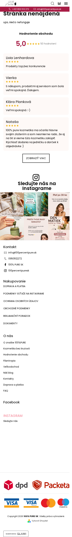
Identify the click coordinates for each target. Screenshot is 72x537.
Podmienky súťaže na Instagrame (23, 293)
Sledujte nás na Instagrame (37, 186)
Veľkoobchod (11, 366)
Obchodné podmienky (16, 308)
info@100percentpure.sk (22, 252)
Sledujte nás (10, 421)
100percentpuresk (18, 270)
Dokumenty (10, 323)
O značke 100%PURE (14, 342)
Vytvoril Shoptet (40, 521)
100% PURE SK (15, 264)
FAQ (5, 390)
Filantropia (9, 360)
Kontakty (8, 378)
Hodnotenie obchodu (36, 33)
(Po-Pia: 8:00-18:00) (20, 9)
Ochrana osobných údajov (20, 301)
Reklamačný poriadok (16, 316)
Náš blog (8, 372)
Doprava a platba (14, 286)
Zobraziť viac (36, 158)
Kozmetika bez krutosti (16, 348)
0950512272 (15, 258)
